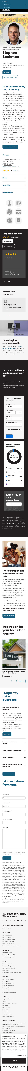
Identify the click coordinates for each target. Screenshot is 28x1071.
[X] (10, 920)
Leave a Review (8, 241)
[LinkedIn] (6, 920)
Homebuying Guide (7, 935)
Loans (4, 961)
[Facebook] (3, 920)
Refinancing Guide (7, 952)
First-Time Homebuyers (8, 941)
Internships (5, 1005)
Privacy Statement (8, 1020)
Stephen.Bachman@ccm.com (10, 167)
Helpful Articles (6, 981)
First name (5, 795)
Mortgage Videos (6, 987)
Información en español (8, 1016)
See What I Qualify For (10, 77)
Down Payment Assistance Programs (11, 946)
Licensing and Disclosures (8, 1030)
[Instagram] (14, 920)
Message (5, 827)
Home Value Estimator (7, 983)
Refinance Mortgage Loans (9, 957)
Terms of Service (14, 854)
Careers (4, 1001)
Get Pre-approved (9, 615)
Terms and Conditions (7, 1032)
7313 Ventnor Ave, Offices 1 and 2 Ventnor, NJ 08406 (11, 160)
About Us (5, 996)
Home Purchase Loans (8, 943)
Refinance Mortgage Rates (9, 954)
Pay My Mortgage (7, 990)
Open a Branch (6, 1007)
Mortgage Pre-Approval (8, 939)
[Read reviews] (5, 170)
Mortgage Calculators (8, 979)
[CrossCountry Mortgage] (9, 14)
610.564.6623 (10, 163)
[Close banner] (25, 1035)
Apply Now (7, 72)
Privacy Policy (5, 854)
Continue (14, 1060)
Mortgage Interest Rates (8, 937)
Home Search (7, 7)
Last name (6, 803)
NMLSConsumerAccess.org (9, 992)
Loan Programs (6, 970)
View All (21, 681)
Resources (5, 977)
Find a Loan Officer (7, 1014)
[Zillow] (21, 920)
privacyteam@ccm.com (11, 898)
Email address (7, 811)
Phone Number (7, 819)
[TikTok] (25, 920)
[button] (14, 154)
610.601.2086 (8, 165)
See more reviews (9, 246)
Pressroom (5, 1009)
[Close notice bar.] (26, 5)
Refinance (5, 950)
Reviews (16, 171)
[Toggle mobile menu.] (24, 14)
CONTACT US (7, 858)
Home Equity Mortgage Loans (9, 968)
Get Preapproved (9, 774)
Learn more (7, 734)
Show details (20, 1055)
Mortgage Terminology (8, 985)
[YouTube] (18, 920)
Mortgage (6, 4)
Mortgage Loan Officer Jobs (9, 1003)
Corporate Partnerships (8, 999)
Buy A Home (6, 932)
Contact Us (5, 1012)
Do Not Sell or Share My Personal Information (14, 1067)
